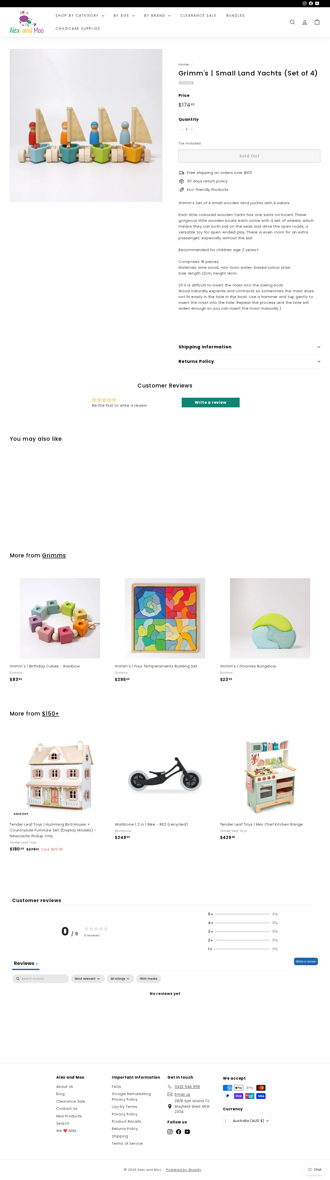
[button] (243, 914)
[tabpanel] (165, 1010)
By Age (122, 15)
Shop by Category (78, 15)
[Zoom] (86, 125)
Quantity (189, 119)
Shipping (120, 1136)
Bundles (235, 15)
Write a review (306, 961)
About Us (64, 1086)
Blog (60, 1093)
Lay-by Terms (124, 1106)
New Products (69, 1116)
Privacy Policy (125, 1114)
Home (184, 64)
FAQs (116, 1086)
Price (184, 95)
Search (63, 1123)
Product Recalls (126, 1121)
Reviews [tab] (26, 963)
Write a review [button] (211, 402)
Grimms (186, 82)
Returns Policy (196, 361)
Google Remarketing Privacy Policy (131, 1096)
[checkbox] (148, 978)
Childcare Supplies (78, 28)
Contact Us (67, 1108)
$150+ (50, 713)
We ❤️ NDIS (66, 1130)
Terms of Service (127, 1143)
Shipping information (205, 347)
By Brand (155, 15)
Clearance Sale (198, 15)
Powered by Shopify (183, 1169)
